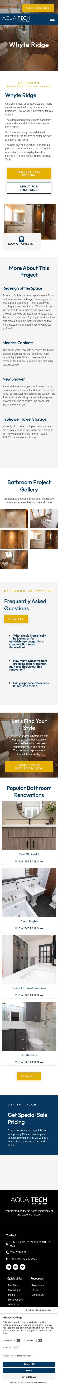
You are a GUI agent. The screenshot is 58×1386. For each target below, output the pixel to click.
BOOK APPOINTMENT (21, 243)
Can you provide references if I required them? (31, 684)
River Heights (29, 921)
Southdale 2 (29, 1055)
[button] (52, 19)
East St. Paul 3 (29, 854)
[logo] (16, 19)
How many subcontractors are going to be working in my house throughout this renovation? (28, 665)
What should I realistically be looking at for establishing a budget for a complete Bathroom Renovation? (27, 641)
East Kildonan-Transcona (29, 988)
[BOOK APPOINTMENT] (21, 239)
